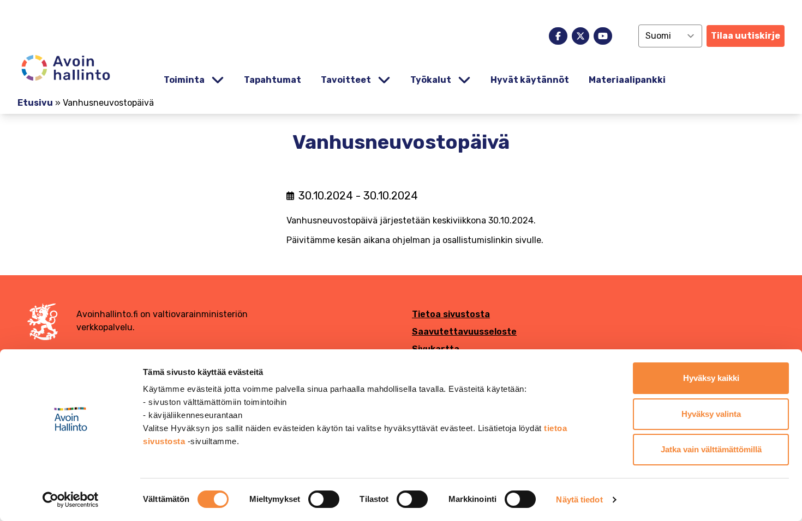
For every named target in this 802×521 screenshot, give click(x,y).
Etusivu (35, 103)
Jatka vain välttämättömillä (711, 449)
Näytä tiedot (579, 499)
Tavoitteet (346, 80)
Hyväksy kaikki (711, 378)
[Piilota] (216, 80)
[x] (580, 36)
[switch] (323, 499)
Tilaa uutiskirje (745, 36)
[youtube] (603, 36)
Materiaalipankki (627, 80)
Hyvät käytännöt (529, 80)
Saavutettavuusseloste (464, 331)
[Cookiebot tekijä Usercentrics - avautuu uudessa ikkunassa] (70, 500)
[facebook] (558, 36)
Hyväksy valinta (711, 414)
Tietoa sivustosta (451, 314)
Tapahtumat (272, 80)
